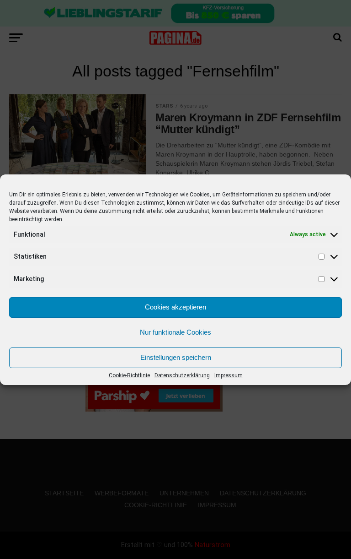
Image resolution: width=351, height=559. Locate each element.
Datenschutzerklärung (182, 375)
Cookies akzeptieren (175, 307)
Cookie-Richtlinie (129, 375)
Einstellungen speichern (175, 357)
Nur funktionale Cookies (175, 332)
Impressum (228, 375)
